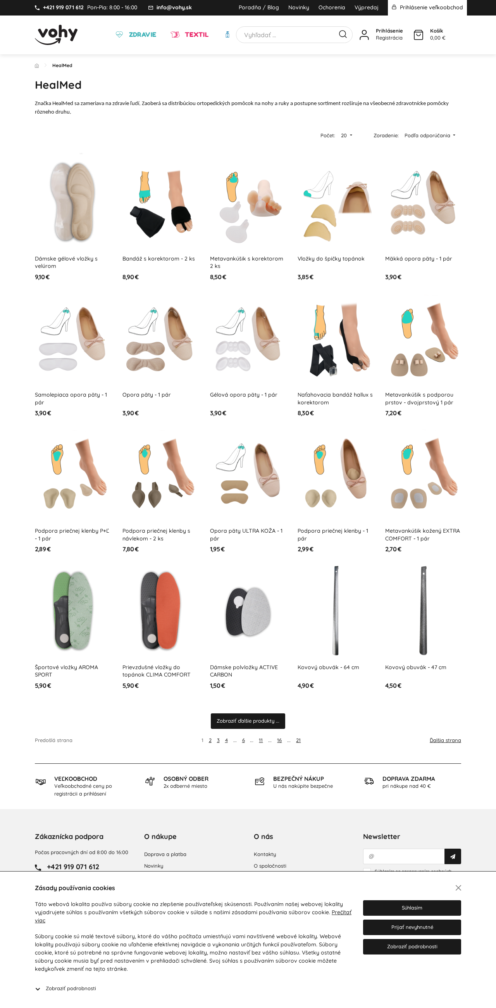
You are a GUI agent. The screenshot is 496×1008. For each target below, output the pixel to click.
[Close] (458, 887)
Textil (195, 34)
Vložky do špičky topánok (331, 258)
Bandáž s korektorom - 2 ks (158, 258)
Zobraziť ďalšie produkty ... (248, 721)
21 (298, 740)
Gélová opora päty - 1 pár (243, 394)
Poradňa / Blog (259, 7)
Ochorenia (332, 7)
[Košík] (418, 35)
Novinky (298, 7)
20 (344, 135)
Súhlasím (412, 907)
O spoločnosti (270, 866)
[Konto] (364, 35)
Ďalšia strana (445, 740)
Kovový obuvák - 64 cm (328, 667)
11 (261, 740)
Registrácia (389, 38)
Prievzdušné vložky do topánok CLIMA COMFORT (156, 671)
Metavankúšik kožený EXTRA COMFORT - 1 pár (422, 534)
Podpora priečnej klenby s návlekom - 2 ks (156, 534)
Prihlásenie (389, 31)
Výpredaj (367, 7)
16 (279, 740)
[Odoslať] (452, 856)
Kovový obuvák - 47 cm (415, 667)
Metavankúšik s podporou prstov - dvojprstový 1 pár (419, 398)
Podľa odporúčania (428, 135)
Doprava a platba (165, 854)
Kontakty (265, 854)
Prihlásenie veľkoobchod (430, 7)
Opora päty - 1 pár (146, 394)
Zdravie (141, 34)
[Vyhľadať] (343, 33)
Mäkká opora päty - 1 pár (418, 258)
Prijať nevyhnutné (412, 927)
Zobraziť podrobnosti (71, 988)
